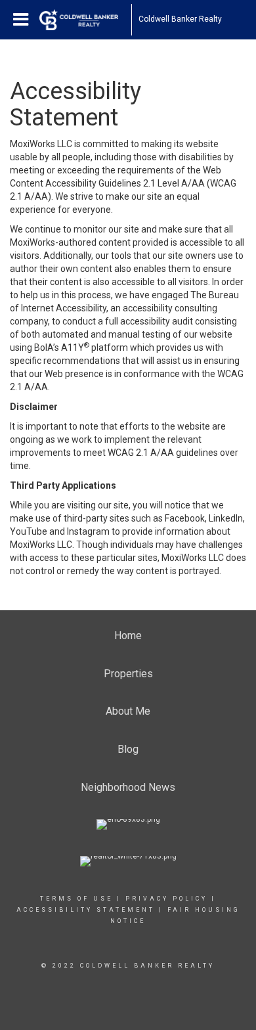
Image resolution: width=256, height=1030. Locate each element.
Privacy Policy (166, 898)
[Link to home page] (85, 19)
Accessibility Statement (85, 910)
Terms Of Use (76, 898)
